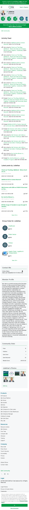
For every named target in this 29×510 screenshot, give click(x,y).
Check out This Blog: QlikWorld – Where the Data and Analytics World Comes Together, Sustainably (15, 49)
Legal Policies (4, 487)
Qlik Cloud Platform (5, 398)
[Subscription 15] (9, 18)
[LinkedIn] (5, 474)
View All (14, 260)
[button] (5, 373)
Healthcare (20, 130)
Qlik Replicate (4, 407)
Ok (14, 505)
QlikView (3, 208)
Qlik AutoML (4, 402)
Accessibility (4, 453)
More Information (14, 508)
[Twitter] (2, 474)
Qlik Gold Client (4, 418)
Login (20, 1)
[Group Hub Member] (21, 18)
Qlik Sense (3, 400)
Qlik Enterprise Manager (7, 414)
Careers (3, 458)
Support (3, 440)
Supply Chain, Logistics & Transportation (16, 252)
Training (3, 438)
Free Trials (3, 431)
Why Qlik (3, 420)
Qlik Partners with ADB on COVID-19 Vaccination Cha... (14, 188)
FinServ (11, 243)
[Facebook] (8, 474)
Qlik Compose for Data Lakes (8, 409)
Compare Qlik (4, 433)
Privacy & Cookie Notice (7, 489)
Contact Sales (4, 464)
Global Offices (4, 462)
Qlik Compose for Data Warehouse (10, 411)
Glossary (3, 436)
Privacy (3, 455)
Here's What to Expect (15, 26)
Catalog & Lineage (5, 416)
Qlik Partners (4, 429)
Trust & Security (5, 451)
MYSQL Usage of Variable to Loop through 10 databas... (14, 205)
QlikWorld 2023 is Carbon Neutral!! (17, 124)
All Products (4, 395)
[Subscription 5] (15, 18)
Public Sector (12, 234)
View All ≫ (14, 215)
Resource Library (5, 427)
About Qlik (3, 446)
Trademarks (4, 491)
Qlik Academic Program (7, 199)
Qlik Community (5, 31)
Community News (22, 101)
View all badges (23, 22)
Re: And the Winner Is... (17, 153)
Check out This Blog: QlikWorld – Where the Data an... (14, 170)
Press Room (4, 449)
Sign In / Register (24, 7)
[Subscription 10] (3, 18)
